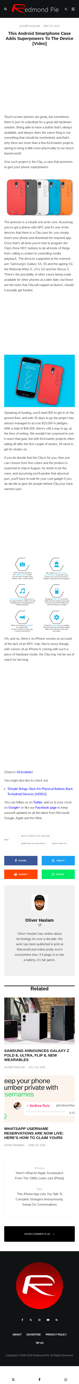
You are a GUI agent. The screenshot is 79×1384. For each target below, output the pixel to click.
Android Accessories (34, 844)
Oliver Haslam (29, 26)
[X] (30, 1319)
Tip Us (40, 1343)
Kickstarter (60, 844)
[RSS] (56, 1319)
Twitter (37, 802)
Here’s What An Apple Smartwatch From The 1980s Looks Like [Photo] (39, 1173)
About (16, 1334)
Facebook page (46, 807)
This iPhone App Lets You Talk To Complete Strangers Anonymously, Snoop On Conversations (39, 1197)
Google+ (14, 807)
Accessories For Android (36, 836)
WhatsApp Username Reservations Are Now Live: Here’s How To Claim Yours (34, 1133)
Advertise (33, 1334)
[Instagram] (39, 1319)
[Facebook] (22, 1319)
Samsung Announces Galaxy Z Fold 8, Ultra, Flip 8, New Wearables (36, 1055)
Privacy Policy (56, 1334)
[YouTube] (48, 1319)
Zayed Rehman (14, 1145)
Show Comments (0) (37, 1234)
